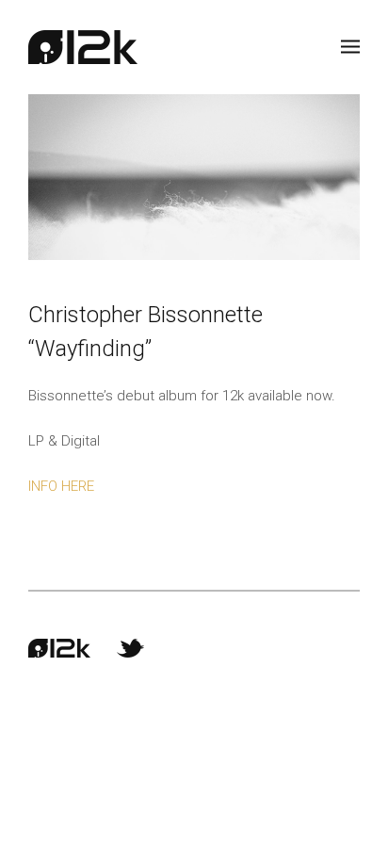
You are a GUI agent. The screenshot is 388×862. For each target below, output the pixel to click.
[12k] (82, 47)
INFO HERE (61, 486)
